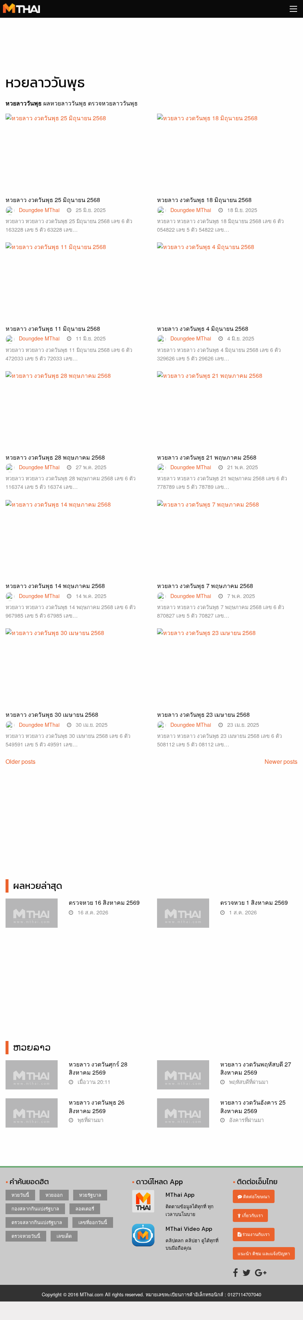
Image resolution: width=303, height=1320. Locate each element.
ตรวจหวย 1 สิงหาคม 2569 (254, 902)
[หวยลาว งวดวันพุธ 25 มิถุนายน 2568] (76, 162)
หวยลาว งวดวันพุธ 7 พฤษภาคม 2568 (205, 585)
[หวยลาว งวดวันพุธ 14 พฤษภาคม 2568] (76, 548)
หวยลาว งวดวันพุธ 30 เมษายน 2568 (52, 714)
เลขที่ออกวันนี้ (92, 1222)
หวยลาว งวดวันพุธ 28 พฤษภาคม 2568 (55, 457)
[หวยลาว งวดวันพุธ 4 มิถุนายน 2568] (227, 291)
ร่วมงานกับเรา (255, 1234)
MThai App (180, 1194)
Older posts (20, 761)
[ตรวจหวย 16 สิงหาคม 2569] (32, 917)
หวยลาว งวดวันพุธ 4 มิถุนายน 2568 (202, 328)
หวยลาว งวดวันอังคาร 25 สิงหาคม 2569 (253, 1106)
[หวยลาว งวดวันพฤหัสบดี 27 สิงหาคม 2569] (183, 1079)
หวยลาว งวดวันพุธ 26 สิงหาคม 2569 (97, 1106)
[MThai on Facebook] (235, 1272)
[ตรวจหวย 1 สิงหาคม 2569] (183, 917)
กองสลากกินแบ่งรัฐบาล (35, 1208)
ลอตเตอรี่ (84, 1208)
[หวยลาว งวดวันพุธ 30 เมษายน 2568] (76, 677)
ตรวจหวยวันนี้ (25, 1235)
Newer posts (281, 761)
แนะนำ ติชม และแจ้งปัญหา (264, 1253)
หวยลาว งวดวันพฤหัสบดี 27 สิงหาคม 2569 (255, 1068)
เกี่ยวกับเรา (252, 1215)
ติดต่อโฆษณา (256, 1196)
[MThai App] (143, 1200)
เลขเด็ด (64, 1235)
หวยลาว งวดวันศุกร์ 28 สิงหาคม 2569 (98, 1068)
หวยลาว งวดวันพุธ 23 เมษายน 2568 (203, 714)
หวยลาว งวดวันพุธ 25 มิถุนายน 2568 (53, 199)
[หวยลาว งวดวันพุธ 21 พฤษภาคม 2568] (227, 420)
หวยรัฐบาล (90, 1194)
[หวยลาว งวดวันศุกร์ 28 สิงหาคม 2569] (32, 1079)
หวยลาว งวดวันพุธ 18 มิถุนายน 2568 (204, 199)
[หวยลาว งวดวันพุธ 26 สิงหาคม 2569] (32, 1117)
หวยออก (54, 1194)
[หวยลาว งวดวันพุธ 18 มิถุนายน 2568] (227, 162)
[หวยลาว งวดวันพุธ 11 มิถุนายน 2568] (76, 291)
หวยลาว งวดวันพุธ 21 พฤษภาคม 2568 (206, 457)
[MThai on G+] (260, 1272)
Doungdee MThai (39, 210)
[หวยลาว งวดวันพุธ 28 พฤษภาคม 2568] (76, 420)
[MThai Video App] (143, 1234)
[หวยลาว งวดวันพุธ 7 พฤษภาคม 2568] (227, 548)
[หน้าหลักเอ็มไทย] (21, 7)
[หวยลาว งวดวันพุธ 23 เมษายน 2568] (227, 677)
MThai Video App (189, 1228)
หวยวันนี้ (20, 1194)
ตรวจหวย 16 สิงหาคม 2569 (104, 902)
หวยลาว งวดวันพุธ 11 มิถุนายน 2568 (53, 328)
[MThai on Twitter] (246, 1272)
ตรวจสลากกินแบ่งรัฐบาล (36, 1222)
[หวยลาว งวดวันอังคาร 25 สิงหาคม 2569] (183, 1117)
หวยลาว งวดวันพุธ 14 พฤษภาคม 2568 (55, 585)
